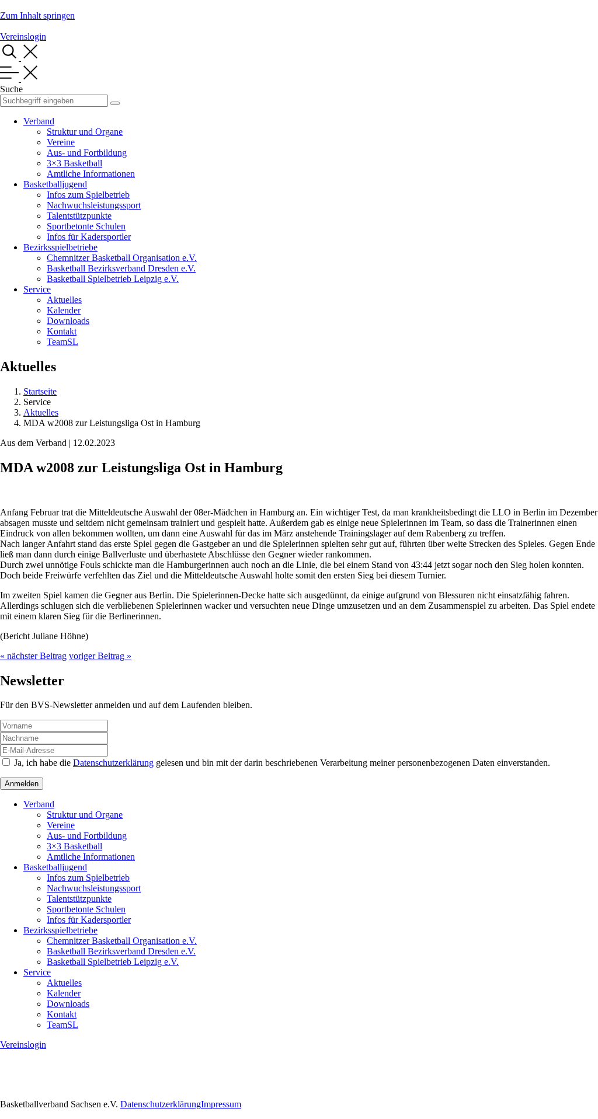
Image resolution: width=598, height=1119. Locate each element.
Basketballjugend (55, 184)
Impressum (221, 1104)
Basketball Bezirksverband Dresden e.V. (121, 268)
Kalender (64, 310)
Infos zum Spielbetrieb (88, 195)
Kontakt (62, 331)
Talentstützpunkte (79, 216)
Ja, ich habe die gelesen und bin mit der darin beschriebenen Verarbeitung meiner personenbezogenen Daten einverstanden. (282, 763)
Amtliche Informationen (91, 174)
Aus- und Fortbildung (87, 153)
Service (37, 289)
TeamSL (62, 342)
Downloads (68, 321)
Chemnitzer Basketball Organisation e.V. (122, 258)
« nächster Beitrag (33, 656)
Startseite (40, 391)
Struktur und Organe (85, 132)
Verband (38, 121)
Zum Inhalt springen (37, 15)
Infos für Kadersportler (89, 237)
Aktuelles (64, 300)
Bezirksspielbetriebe (60, 247)
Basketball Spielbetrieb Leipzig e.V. (113, 279)
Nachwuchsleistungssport (94, 205)
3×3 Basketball (74, 163)
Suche (11, 89)
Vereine (61, 142)
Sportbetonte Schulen (86, 226)
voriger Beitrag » (100, 656)
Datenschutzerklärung (113, 763)
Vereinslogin (23, 36)
